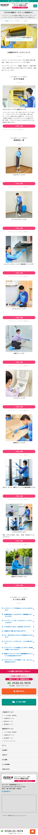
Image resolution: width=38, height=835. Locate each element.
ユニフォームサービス (9, 741)
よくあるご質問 (20, 702)
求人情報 (4, 759)
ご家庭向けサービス (8, 21)
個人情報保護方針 (6, 791)
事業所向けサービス (7, 729)
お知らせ (4, 755)
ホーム (2, 21)
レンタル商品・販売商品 (10, 715)
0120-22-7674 (14, 831)
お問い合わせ (19, 691)
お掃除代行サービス (9, 718)
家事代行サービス (8, 721)
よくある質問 (6, 764)
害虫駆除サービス (8, 724)
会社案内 (4, 750)
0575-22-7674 (9, 787)
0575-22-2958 (21, 787)
